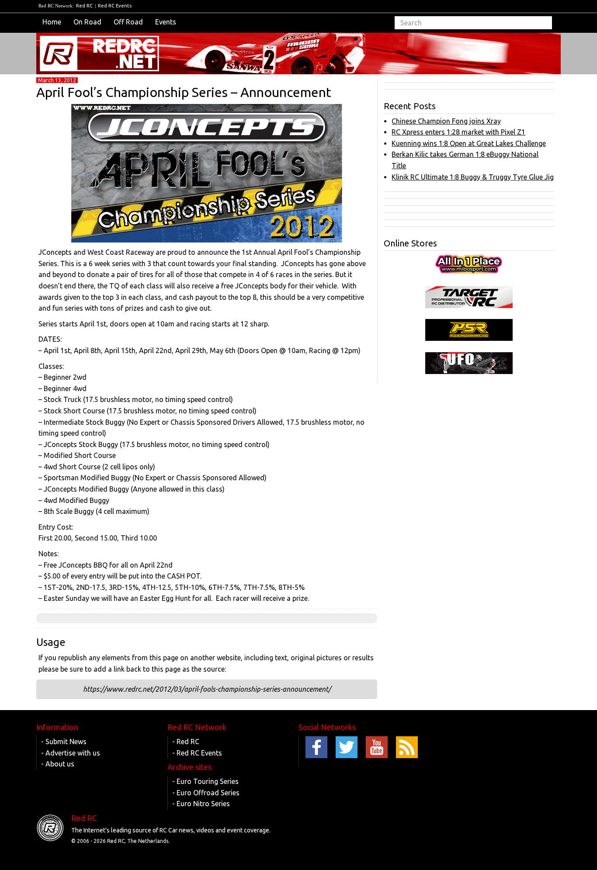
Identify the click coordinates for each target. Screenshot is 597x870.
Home (51, 22)
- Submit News (64, 741)
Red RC (84, 5)
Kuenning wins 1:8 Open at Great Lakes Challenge (469, 143)
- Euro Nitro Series (201, 804)
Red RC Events (115, 5)
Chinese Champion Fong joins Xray (446, 121)
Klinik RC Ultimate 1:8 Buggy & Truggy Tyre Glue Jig (473, 177)
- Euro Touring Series (205, 781)
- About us (57, 764)
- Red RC (185, 741)
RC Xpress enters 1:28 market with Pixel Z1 (458, 132)
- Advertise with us (70, 753)
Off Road (128, 22)
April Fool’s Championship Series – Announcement (183, 92)
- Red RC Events (197, 753)
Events (165, 22)
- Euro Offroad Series (205, 793)
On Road (87, 22)
